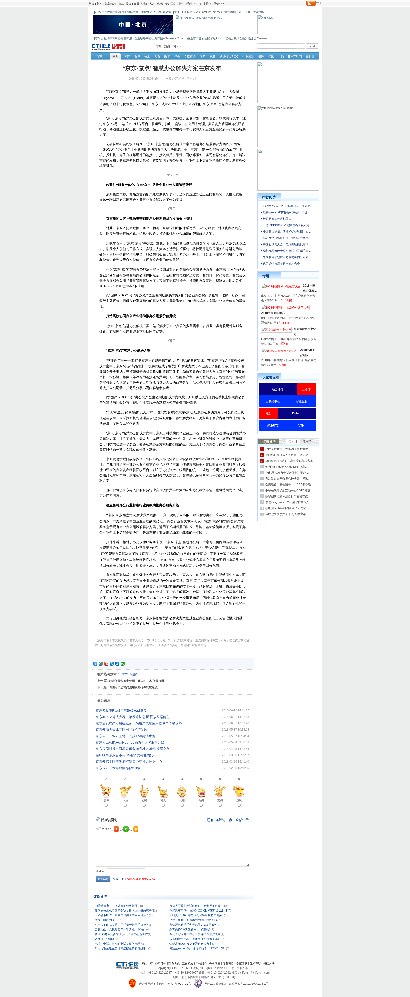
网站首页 (147, 963)
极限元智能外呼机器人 (277, 218)
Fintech (297, 413)
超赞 (239, 800)
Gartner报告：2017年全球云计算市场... (288, 206)
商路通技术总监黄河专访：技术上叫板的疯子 (123, 910)
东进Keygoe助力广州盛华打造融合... (288, 502)
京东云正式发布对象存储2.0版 (118, 768)
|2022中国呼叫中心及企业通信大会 (116, 12)
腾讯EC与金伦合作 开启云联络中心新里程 (121, 934)
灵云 (268, 413)
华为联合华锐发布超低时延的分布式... (287, 257)
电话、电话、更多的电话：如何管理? (118, 943)
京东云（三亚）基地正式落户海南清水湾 (125, 736)
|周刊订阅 (244, 12)
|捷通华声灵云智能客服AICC (204, 38)
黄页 (128, 3)
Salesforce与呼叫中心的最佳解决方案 (289, 461)
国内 (176, 46)
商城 (121, 3)
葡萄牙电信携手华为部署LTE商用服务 (193, 924)
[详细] (288, 300)
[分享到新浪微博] (106, 664)
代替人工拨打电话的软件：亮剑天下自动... (196, 905)
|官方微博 (230, 12)
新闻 (99, 3)
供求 (160, 3)
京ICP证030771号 (179, 983)
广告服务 (201, 963)
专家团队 (170, 3)
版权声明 (255, 963)
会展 (136, 3)
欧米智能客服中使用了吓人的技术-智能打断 (136, 681)
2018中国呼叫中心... (274, 313)
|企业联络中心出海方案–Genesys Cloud (159, 38)
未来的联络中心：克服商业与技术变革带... (196, 939)
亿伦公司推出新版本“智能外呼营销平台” (194, 920)
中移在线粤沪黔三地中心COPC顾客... (289, 490)
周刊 (181, 3)
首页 (91, 3)
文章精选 (110, 3)
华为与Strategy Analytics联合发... (286, 466)
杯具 (163, 800)
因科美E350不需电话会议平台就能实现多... (196, 915)
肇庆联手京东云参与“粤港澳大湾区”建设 (125, 755)
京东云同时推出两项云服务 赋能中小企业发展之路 (133, 749)
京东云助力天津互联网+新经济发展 (121, 730)
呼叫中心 (192, 3)
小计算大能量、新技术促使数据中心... (287, 231)
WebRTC (273, 425)
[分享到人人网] (117, 664)
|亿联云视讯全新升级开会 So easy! (246, 38)
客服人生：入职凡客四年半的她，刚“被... (120, 929)
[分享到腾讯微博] (112, 664)
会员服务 (214, 963)
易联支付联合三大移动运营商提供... (287, 449)
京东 (125, 674)
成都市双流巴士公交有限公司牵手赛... (287, 250)
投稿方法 (269, 963)
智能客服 (301, 401)
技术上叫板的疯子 (106, 920)
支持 (220, 800)
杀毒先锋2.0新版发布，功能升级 (189, 929)
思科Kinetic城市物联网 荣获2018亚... (286, 212)
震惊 (106, 800)
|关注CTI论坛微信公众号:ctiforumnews (197, 12)
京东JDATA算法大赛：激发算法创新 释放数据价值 (133, 717)
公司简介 (160, 963)
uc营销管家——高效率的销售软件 (116, 905)
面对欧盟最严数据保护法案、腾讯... (287, 478)
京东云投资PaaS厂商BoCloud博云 (121, 710)
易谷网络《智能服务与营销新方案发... (287, 238)
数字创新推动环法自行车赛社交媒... (287, 496)
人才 (152, 3)
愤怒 (144, 800)
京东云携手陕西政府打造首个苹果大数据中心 (129, 761)
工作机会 (187, 963)
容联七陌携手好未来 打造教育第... (286, 514)
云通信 (306, 389)
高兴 (201, 800)
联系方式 (174, 963)
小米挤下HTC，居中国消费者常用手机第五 (122, 915)
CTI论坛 (179, 78)
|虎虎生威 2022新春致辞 (155, 12)
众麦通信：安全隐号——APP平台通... (289, 484)
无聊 (182, 800)
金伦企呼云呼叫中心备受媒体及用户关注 (195, 934)
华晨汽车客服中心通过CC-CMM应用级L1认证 (198, 910)
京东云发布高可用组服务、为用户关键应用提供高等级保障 (139, 723)
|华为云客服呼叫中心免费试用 (113, 38)
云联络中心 (273, 401)
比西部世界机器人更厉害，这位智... (287, 455)
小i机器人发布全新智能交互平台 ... (287, 472)
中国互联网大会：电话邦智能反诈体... (287, 244)
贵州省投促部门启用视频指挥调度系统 (133, 687)
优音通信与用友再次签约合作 (281, 263)
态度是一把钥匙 (105, 939)
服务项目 (228, 963)
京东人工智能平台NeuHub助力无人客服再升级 (130, 742)
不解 (125, 800)
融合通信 (277, 389)
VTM (301, 425)
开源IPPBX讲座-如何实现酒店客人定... (287, 225)
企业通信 (205, 3)
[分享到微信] (123, 664)
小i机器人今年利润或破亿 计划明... (287, 508)
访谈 (144, 3)
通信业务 (219, 3)
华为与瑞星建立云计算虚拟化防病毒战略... (121, 948)
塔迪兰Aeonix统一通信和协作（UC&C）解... (197, 948)
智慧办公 (135, 674)
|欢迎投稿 (258, 12)
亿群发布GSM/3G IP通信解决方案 (190, 943)
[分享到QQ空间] (101, 664)
